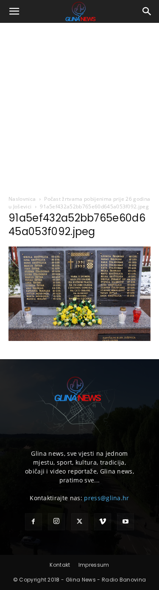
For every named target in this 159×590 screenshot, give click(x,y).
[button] (14, 11)
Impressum (93, 564)
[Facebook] (33, 521)
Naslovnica (22, 198)
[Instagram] (56, 521)
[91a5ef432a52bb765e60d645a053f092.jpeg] (79, 339)
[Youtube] (125, 521)
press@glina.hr (106, 498)
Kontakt (60, 564)
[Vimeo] (102, 521)
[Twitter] (79, 521)
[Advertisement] (79, 106)
